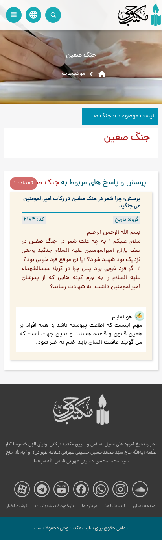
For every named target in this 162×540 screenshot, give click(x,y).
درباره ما (90, 506)
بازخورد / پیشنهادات (54, 506)
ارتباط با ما (115, 506)
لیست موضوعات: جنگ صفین (119, 116)
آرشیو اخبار (16, 506)
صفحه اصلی (144, 506)
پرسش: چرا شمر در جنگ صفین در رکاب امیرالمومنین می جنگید (81, 203)
